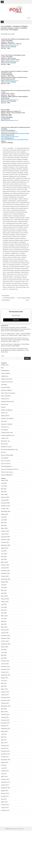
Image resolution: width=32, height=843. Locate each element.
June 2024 (4, 553)
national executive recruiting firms (18, 210)
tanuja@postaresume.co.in (12, 45)
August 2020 (4, 647)
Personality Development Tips (9, 449)
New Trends (4, 444)
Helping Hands (5, 415)
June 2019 (4, 680)
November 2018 (5, 700)
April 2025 (4, 525)
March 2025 (4, 528)
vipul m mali (20, 274)
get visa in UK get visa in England (20, 187)
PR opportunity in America (21, 245)
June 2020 (4, 652)
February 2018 (5, 714)
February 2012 (5, 804)
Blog (2, 367)
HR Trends (4, 421)
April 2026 (4, 491)
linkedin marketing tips (22, 200)
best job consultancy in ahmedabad (17, 153)
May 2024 (3, 556)
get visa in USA (20, 189)
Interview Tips (5, 427)
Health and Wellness (6, 410)
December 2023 (5, 570)
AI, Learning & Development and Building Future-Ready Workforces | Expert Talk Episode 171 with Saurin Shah (15, 350)
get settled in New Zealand (22, 178)
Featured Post (5, 398)
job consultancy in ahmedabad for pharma (19, 193)
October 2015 (5, 771)
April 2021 (4, 624)
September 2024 (5, 545)
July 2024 (3, 551)
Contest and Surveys (7, 382)
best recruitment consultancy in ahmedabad (12, 161)
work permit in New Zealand (12, 285)
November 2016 (5, 754)
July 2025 (3, 517)
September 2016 (5, 759)
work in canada (25, 279)
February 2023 (5, 599)
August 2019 (4, 678)
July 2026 (3, 483)
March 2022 (4, 615)
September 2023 (5, 579)
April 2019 (4, 686)
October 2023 (5, 576)
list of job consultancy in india (21, 206)
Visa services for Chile (19, 276)
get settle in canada (13, 174)
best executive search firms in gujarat (18, 150)
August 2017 (4, 731)
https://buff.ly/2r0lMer (23, 133)
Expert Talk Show (6, 396)
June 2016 (4, 768)
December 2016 (5, 751)
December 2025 (5, 503)
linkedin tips (9, 204)
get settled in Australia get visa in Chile (11, 176)
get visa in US (13, 189)
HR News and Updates (7, 418)
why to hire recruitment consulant (14, 279)
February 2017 (5, 745)
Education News (5, 387)
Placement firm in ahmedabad (18, 242)
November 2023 (5, 573)
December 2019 (5, 666)
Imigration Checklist (6, 424)
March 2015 (4, 776)
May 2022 (3, 610)
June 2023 (4, 587)
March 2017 (4, 742)
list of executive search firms (19, 204)
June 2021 (4, 618)
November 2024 (5, 539)
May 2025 (3, 522)
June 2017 (4, 734)
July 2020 (3, 649)
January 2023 (5, 601)
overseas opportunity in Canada (10, 221)
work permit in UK (11, 287)
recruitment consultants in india (13, 257)
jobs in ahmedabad (13, 198)
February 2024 (5, 565)
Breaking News (5, 370)
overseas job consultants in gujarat (16, 217)
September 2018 (5, 706)
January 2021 (5, 632)
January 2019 (5, 694)
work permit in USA (13, 289)
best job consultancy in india (19, 155)
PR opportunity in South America (19, 247)
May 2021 (3, 621)
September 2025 (5, 511)
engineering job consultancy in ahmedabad (12, 168)
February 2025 (5, 531)
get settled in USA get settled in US (19, 182)
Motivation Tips (5, 441)
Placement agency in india (17, 232)
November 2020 (5, 638)
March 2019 (4, 689)
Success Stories (5, 463)
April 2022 (4, 613)
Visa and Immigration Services (9, 469)
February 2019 (5, 692)
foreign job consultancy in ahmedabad (14, 172)
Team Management (6, 466)
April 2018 (4, 709)
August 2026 (4, 480)
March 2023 (4, 596)
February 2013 (5, 793)
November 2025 (5, 505)
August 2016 (4, 762)
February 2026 (5, 497)
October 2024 (5, 542)
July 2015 (3, 773)
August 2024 (4, 548)
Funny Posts (4, 404)
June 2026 (4, 486)
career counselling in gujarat (21, 167)
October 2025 (5, 508)
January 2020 (5, 663)
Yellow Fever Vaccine (7, 472)
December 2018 (5, 697)
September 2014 (5, 788)
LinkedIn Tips (4, 438)
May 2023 (3, 590)
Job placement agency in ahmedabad (11, 195)
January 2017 (5, 748)
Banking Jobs (5, 365)
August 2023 (4, 582)
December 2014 (5, 782)
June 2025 (4, 520)
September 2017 (5, 728)
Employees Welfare (6, 390)
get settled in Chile (11, 178)
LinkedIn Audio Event (7, 432)
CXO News (4, 384)
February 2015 (5, 779)
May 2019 (3, 683)
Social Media (4, 458)
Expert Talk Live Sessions (8, 393)
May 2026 (3, 489)
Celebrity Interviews (6, 379)
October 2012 (5, 796)
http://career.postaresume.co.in (9, 132)
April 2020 (4, 658)
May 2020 (3, 655)
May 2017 (3, 737)
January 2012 (5, 807)
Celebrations (4, 376)
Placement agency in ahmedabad (14, 230)
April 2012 (4, 799)
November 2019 (5, 669)
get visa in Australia (14, 184)
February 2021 (5, 630)
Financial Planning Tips (7, 401)
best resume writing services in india (16, 165)
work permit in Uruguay (21, 287)
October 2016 (5, 757)
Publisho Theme (8, 828)
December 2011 (5, 810)
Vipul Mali (5, 34)
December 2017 (5, 720)
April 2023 (4, 593)
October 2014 (5, 785)
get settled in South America (20, 180)
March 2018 (4, 711)
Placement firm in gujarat (8, 244)
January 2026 (5, 500)
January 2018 (5, 717)
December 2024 (5, 537)
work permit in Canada (16, 283)
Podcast (3, 452)
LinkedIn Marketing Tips (7, 435)
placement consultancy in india (13, 236)
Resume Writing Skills (7, 455)
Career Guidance (5, 373)
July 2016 (3, 765)
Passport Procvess (6, 446)
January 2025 (5, 534)
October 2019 (5, 672)
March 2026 (4, 494)
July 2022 (3, 604)
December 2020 (5, 635)
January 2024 (5, 568)
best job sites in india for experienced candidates (17, 159)
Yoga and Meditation (7, 475)
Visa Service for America (8, 276)
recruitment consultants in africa (12, 253)
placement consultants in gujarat (16, 240)
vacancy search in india (12, 274)
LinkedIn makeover (12, 200)
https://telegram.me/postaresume (10, 136)
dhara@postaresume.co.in (11, 120)
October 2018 (5, 703)
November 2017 (5, 723)
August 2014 (4, 790)
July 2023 (3, 584)
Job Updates (10, 148)
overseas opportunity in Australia (21, 219)
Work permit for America (8, 281)
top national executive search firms (16, 266)
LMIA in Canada (6, 208)
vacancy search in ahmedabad (13, 272)
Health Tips (4, 413)
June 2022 (4, 607)
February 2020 (5, 661)
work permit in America (20, 281)
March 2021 (4, 627)
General (3, 407)
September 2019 (5, 675)
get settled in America (24, 174)
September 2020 (5, 644)
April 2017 (4, 740)
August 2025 (4, 514)
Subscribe (16, 320)
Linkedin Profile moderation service (10, 202)
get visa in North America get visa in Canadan (17, 185)
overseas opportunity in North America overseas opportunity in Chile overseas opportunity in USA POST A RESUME (16, 225)
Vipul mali (26, 274)
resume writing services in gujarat (16, 261)
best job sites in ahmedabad (13, 157)
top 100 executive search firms (14, 264)
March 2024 (4, 562)
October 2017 (5, 725)
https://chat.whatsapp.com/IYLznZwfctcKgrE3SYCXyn (14, 139)
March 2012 (4, 802)
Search (2, 356)
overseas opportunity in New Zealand (14, 223)
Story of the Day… (6, 460)
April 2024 (4, 559)
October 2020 (5, 641)
